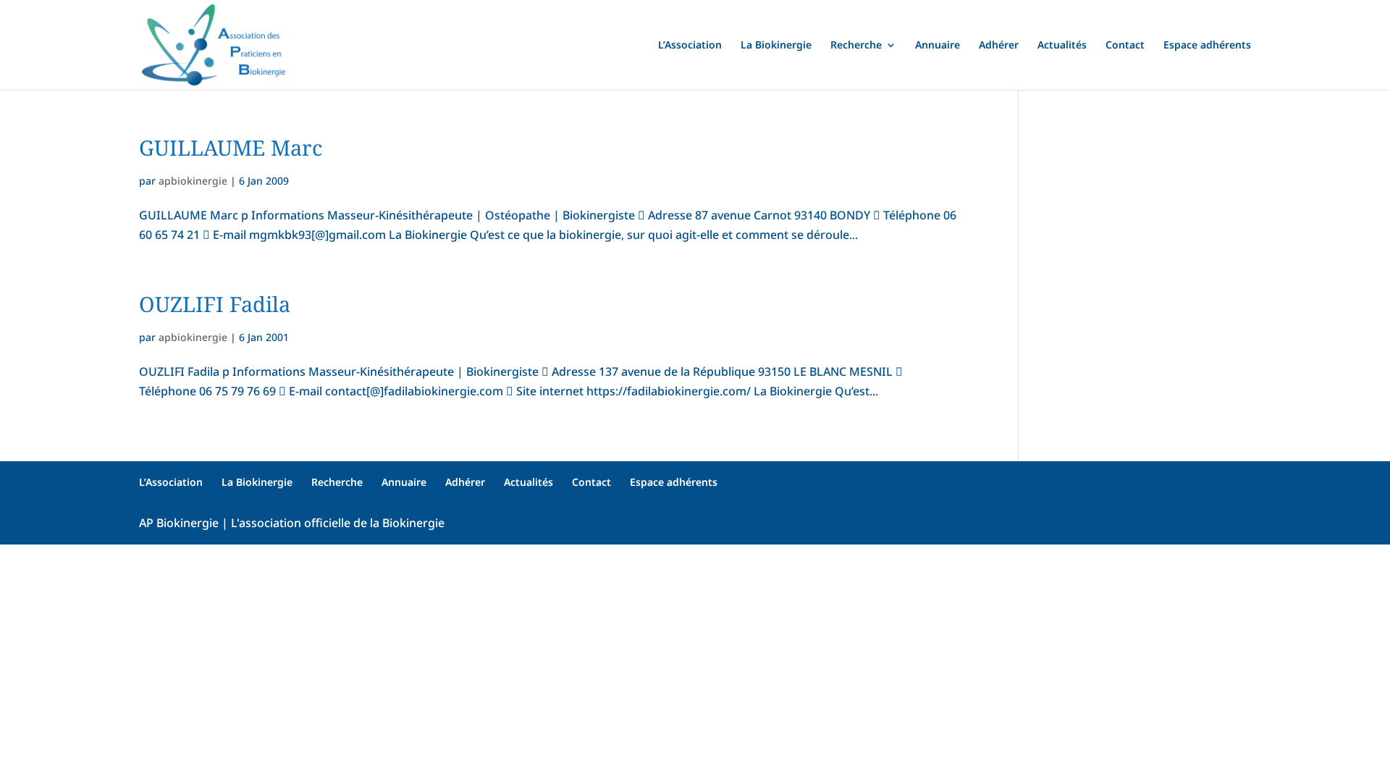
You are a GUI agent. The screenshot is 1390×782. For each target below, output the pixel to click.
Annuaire (937, 45)
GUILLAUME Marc (230, 147)
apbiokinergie (193, 181)
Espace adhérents (1207, 45)
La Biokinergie (776, 45)
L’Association (690, 45)
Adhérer (999, 45)
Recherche (856, 45)
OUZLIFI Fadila (214, 304)
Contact (1125, 45)
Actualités (1062, 45)
